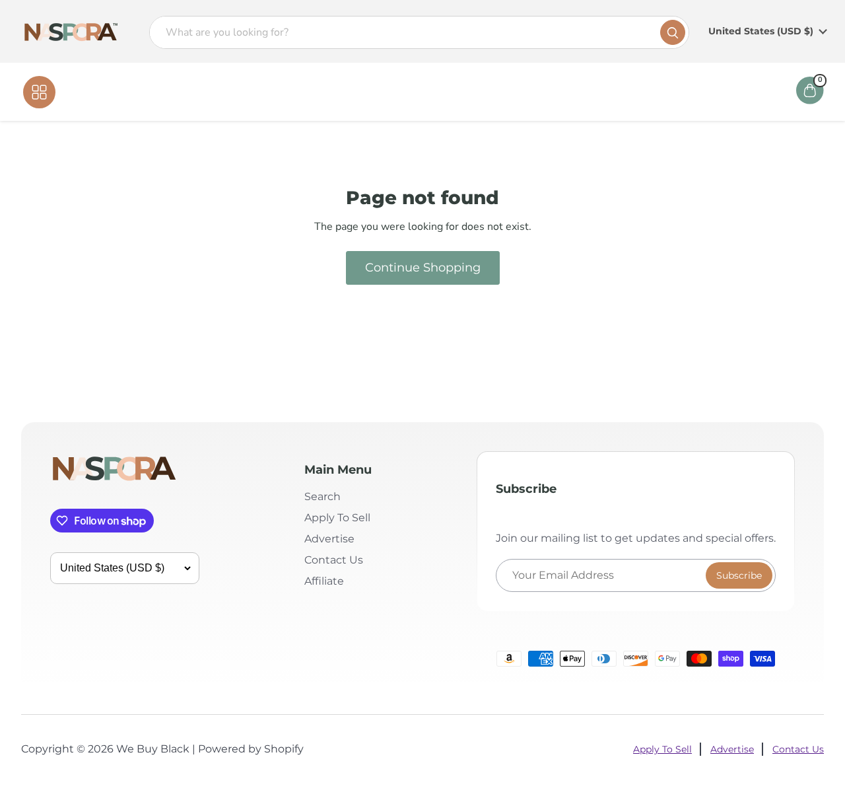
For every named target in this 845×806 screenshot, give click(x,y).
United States (760, 31)
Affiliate (517, 92)
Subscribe (739, 575)
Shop (391, 92)
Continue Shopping (423, 267)
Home (344, 92)
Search (322, 496)
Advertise (329, 538)
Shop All (83, 92)
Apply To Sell (337, 517)
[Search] (672, 32)
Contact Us (450, 92)
